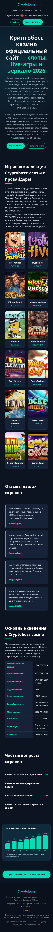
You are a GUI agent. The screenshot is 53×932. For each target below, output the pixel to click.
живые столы (17, 10)
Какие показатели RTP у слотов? (23, 774)
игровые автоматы (33, 15)
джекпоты (28, 10)
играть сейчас (15, 146)
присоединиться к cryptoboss (26, 874)
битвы (45, 15)
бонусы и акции (14, 15)
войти (16, 22)
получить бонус (37, 146)
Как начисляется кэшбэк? (19, 795)
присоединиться (32, 22)
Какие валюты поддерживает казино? (22, 785)
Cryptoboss (27, 4)
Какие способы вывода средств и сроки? (24, 806)
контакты (38, 10)
